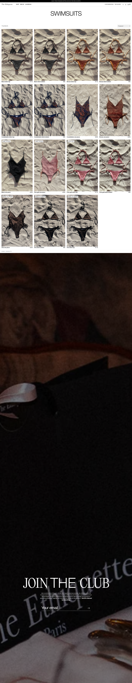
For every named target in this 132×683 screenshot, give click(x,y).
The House (118, 4)
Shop (17, 4)
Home (3, 251)
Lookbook (28, 4)
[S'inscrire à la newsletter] (89, 608)
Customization (109, 4)
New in (22, 4)
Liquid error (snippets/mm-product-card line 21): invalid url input (114, 141)
